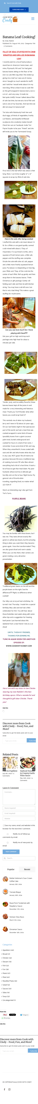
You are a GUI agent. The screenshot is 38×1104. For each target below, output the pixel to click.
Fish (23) (6, 965)
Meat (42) (6, 977)
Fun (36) (6, 969)
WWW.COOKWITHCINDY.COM (19, 646)
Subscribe (32, 740)
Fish (34, 43)
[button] (4, 769)
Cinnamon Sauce (16, 929)
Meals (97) (6, 973)
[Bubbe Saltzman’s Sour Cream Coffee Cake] (5, 878)
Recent (27, 869)
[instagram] (9, 1089)
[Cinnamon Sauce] (5, 927)
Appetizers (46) (8, 950)
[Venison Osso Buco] (5, 915)
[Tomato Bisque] (5, 890)
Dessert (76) (7, 961)
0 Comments (8, 46)
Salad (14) (6, 984)
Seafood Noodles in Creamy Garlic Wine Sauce (28, 763)
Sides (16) (6, 992)
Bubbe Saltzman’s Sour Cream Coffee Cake (21, 880)
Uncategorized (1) (9, 1000)
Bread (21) (6, 954)
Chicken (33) (7, 957)
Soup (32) (6, 996)
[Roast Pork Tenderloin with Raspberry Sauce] (5, 902)
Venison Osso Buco (17, 917)
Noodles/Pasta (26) (10, 981)
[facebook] (4, 1089)
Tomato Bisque (15, 892)
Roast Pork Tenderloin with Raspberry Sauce (20, 905)
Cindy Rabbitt (9, 41)
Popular (10, 869)
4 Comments (8, 774)
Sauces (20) (7, 988)
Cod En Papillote (10, 763)
